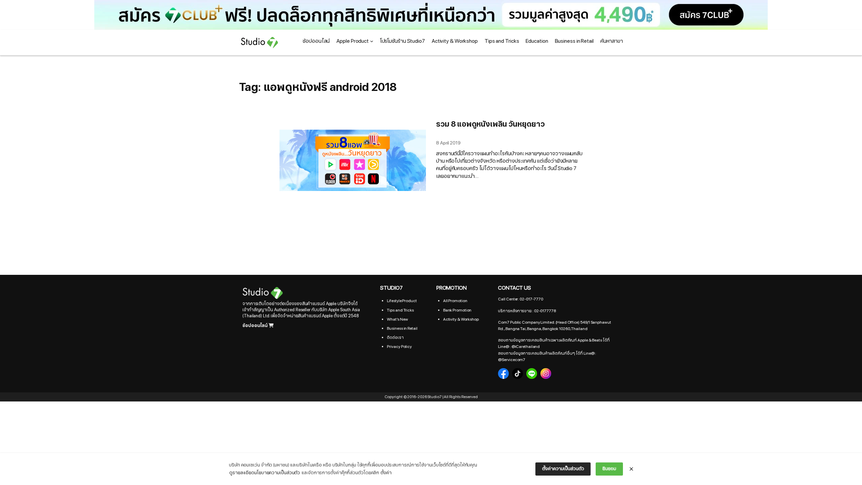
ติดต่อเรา (395, 337)
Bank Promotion (457, 310)
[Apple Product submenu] (371, 41)
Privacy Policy (399, 347)
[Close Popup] (631, 469)
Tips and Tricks (400, 310)
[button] (431, 15)
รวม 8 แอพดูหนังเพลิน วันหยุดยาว (490, 124)
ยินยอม (609, 468)
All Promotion (455, 301)
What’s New (397, 319)
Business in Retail (402, 328)
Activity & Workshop (461, 319)
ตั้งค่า (386, 472)
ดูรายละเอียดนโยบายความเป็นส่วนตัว (264, 472)
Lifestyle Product (402, 301)
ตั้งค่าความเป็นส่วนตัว (563, 468)
